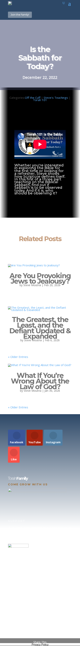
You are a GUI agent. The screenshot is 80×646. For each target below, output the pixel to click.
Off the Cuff (32, 98)
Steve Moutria (32, 285)
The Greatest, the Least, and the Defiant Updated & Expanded (40, 327)
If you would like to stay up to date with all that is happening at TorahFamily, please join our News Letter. (39, 625)
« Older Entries (18, 357)
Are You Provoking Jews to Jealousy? (40, 278)
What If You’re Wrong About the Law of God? (40, 381)
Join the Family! (20, 14)
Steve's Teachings (56, 98)
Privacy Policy (40, 644)
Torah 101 (40, 100)
